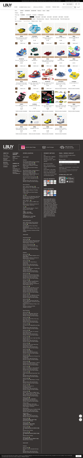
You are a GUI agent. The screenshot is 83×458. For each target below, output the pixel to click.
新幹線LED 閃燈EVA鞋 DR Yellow (74, 38)
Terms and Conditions (5, 166)
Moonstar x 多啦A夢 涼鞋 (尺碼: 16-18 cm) (21, 61)
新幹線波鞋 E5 (34, 60)
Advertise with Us (6, 160)
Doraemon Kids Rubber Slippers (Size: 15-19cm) (61, 83)
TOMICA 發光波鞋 (60, 60)
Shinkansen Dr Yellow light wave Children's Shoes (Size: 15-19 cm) (21, 84)
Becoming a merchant (5, 159)
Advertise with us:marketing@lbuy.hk (17, 171)
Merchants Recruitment (5, 163)
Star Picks (73, 1)
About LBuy (5, 155)
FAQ (13, 160)
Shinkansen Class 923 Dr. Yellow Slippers (48, 38)
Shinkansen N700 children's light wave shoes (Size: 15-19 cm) (61, 129)
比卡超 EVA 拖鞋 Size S (73, 83)
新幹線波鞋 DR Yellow (34, 128)
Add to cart (22, 43)
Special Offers (38, 7)
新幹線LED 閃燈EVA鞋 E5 (61, 37)
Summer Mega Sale (25, 7)
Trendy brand (56, 7)
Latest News (77, 1)
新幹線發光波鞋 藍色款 (74, 60)
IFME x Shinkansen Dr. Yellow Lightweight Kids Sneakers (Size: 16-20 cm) (21, 38)
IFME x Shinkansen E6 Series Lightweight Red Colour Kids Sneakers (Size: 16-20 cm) (48, 61)
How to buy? (15, 158)
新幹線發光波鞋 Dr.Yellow (48, 128)
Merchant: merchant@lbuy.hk (16, 173)
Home (16, 7)
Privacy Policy (6, 164)
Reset (40, 21)
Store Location (67, 1)
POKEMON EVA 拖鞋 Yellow (34, 105)
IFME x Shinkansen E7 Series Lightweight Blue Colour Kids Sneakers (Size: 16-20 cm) (21, 129)
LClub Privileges (6, 156)
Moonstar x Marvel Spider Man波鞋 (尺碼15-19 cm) (35, 83)
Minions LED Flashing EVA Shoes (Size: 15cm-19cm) (61, 106)
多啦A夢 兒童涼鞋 (34, 37)
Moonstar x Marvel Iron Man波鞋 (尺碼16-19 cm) (48, 83)
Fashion (48, 7)
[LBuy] (7, 5)
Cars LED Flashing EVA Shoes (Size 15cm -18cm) (48, 106)
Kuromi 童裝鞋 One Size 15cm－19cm (21, 106)
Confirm (31, 16)
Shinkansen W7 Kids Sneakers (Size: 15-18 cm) (74, 106)
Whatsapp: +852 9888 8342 (16, 166)
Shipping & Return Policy (16, 157)
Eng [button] (78, 7)
